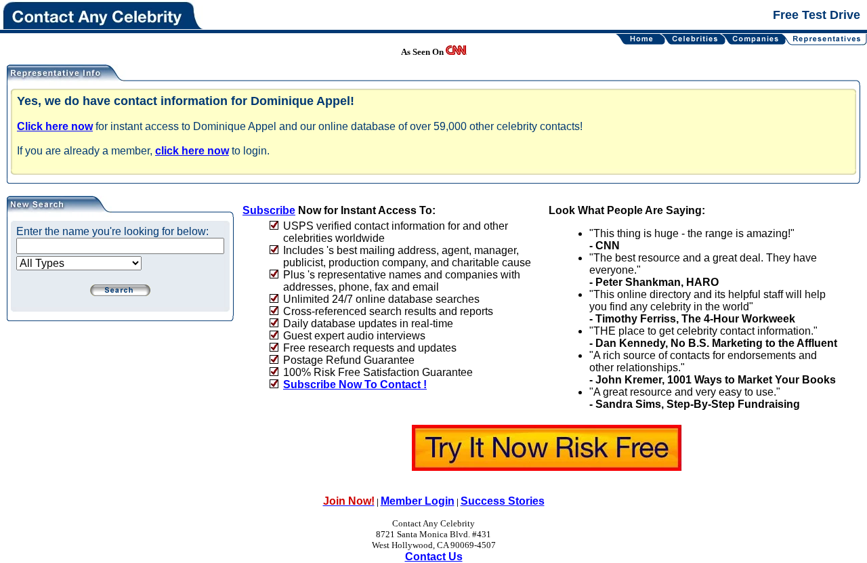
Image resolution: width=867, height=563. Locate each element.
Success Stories (503, 501)
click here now (192, 151)
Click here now (55, 126)
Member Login (417, 501)
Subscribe (268, 210)
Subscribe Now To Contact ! (355, 384)
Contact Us (434, 556)
